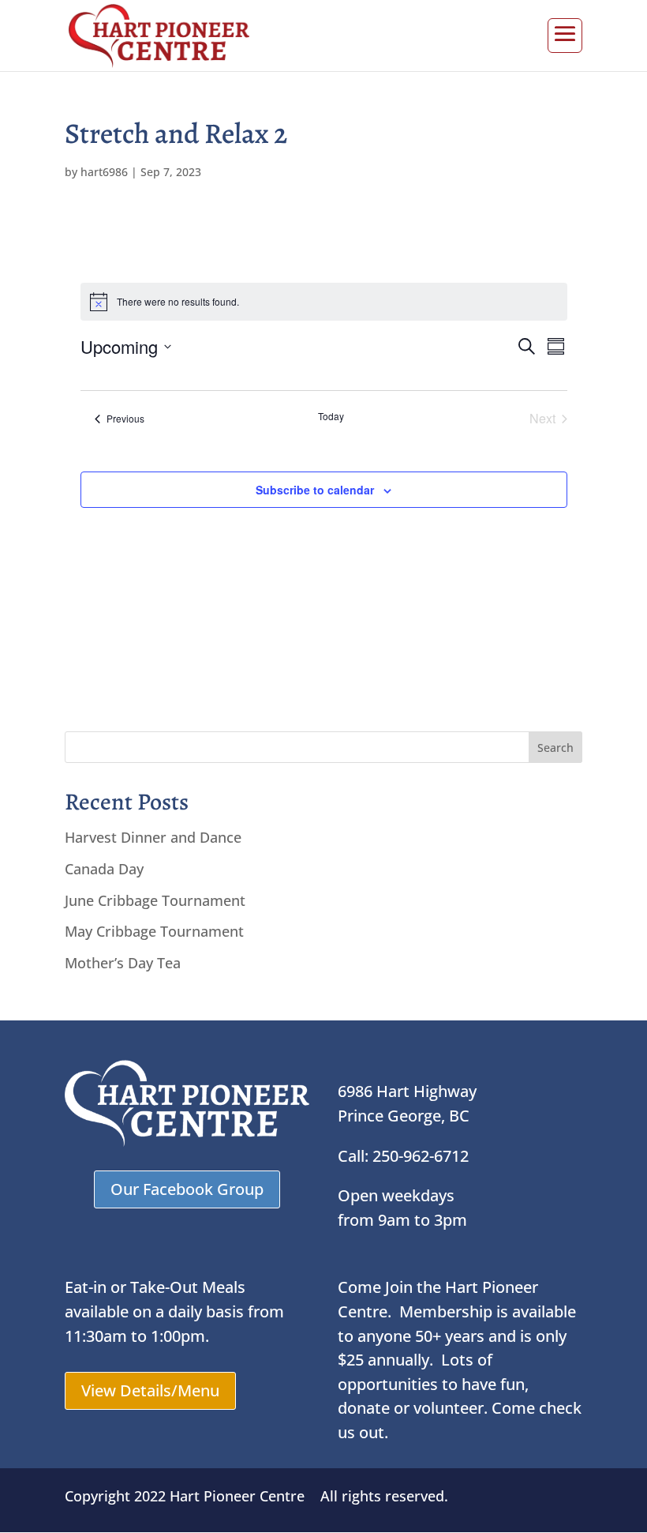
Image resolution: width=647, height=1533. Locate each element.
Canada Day (104, 868)
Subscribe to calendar (315, 490)
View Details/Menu (150, 1390)
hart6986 (104, 171)
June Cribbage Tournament (155, 900)
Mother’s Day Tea (123, 962)
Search (555, 747)
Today (331, 416)
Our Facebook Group (187, 1189)
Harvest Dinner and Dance (153, 837)
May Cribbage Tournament (154, 931)
